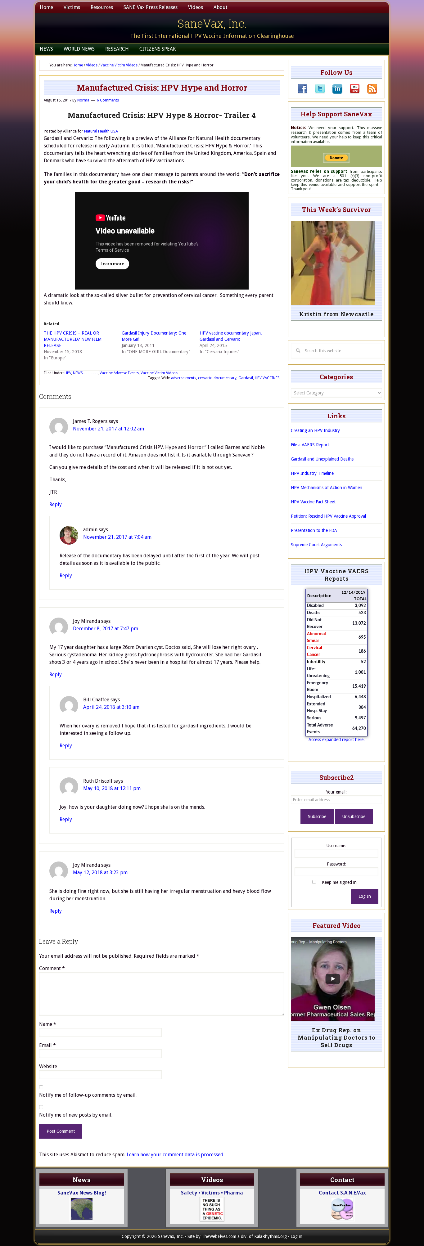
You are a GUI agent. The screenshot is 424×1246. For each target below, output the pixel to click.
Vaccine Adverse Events (119, 373)
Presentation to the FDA (314, 530)
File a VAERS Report (310, 444)
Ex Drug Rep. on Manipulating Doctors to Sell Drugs (337, 1037)
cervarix (205, 378)
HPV (68, 373)
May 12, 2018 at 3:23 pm (100, 872)
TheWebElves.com (219, 1236)
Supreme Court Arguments (316, 544)
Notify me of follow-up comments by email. (88, 1095)
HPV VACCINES (267, 378)
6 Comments (108, 100)
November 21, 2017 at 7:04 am (117, 537)
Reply (55, 504)
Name (47, 1024)
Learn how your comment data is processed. (175, 1155)
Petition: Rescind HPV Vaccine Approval (328, 516)
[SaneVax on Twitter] (316, 92)
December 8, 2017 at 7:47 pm (105, 629)
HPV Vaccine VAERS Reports (336, 574)
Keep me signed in (339, 882)
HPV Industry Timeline (312, 473)
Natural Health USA (101, 131)
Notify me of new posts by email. (75, 1115)
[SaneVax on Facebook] (303, 92)
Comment (52, 968)
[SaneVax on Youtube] (351, 92)
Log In (365, 896)
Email (47, 1045)
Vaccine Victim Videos (159, 373)
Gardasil (245, 378)
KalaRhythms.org (270, 1236)
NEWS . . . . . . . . (85, 373)
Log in (296, 1236)
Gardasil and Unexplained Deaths (322, 459)
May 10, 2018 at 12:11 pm (112, 788)
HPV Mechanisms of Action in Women (326, 487)
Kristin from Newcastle (336, 314)
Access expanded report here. (337, 739)
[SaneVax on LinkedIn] (333, 92)
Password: (336, 863)
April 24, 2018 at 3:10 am (111, 707)
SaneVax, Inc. (212, 23)
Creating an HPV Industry (315, 430)
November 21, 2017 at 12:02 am (108, 429)
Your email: (336, 791)
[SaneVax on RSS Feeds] (368, 92)
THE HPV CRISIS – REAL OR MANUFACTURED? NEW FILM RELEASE (72, 339)
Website (48, 1066)
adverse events (183, 378)
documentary (225, 378)
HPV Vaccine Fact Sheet (313, 501)
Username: (336, 845)
